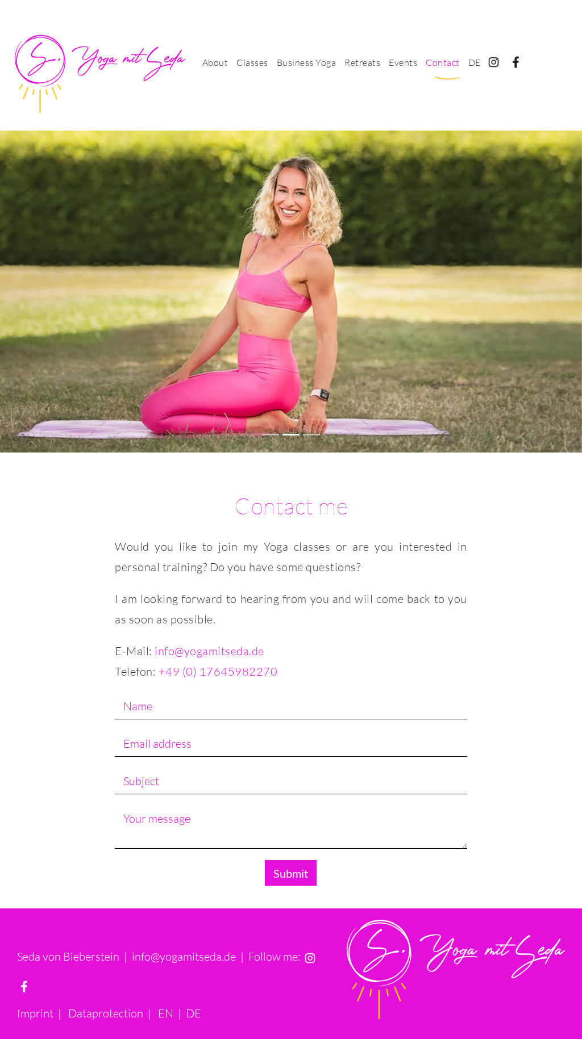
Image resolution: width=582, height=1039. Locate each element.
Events (403, 62)
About (215, 62)
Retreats (362, 62)
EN (165, 1013)
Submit (290, 873)
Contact (443, 62)
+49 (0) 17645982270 (218, 671)
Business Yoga (306, 62)
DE (474, 62)
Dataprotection (105, 1013)
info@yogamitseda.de (209, 651)
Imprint (35, 1013)
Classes (252, 62)
